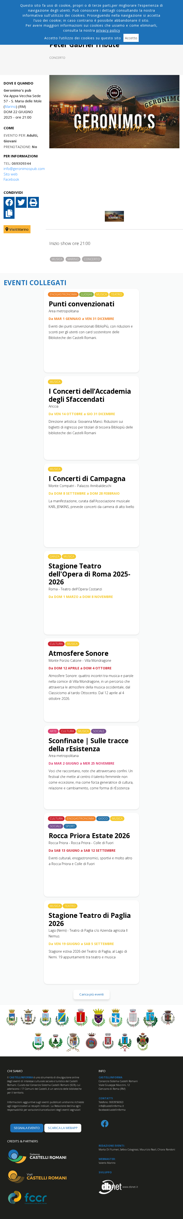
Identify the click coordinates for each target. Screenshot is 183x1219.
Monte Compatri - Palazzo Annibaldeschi (80, 485)
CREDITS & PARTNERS (22, 1141)
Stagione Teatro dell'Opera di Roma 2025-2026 (89, 573)
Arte (53, 731)
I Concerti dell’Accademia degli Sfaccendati (90, 395)
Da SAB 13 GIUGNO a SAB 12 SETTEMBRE (82, 850)
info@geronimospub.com (24, 168)
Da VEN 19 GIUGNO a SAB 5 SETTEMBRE (81, 943)
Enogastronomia (63, 294)
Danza (54, 556)
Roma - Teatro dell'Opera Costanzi (75, 589)
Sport (70, 826)
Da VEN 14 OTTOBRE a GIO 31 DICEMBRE (82, 414)
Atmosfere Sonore (78, 653)
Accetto (131, 37)
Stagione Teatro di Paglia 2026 (90, 919)
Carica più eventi (91, 994)
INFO (102, 1071)
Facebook (11, 179)
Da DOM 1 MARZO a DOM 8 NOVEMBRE (81, 596)
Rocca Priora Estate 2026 (89, 835)
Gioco (103, 818)
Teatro (116, 294)
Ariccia (53, 406)
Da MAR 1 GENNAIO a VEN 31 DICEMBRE (81, 318)
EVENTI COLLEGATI (35, 283)
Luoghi (86, 294)
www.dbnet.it (130, 1186)
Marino (10, 106)
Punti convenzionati (81, 303)
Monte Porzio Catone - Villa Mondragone (80, 660)
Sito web (11, 174)
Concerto (57, 58)
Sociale (98, 731)
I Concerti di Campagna (87, 478)
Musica (57, 259)
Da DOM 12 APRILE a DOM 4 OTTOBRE (80, 668)
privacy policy (108, 30)
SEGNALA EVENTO (27, 1128)
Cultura (56, 644)
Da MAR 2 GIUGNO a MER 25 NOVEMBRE (81, 763)
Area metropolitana (64, 311)
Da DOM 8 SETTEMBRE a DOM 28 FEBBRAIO (84, 493)
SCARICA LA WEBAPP (63, 1128)
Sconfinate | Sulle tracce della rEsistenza (88, 744)
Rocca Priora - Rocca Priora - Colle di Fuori (81, 843)
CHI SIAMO (15, 1071)
